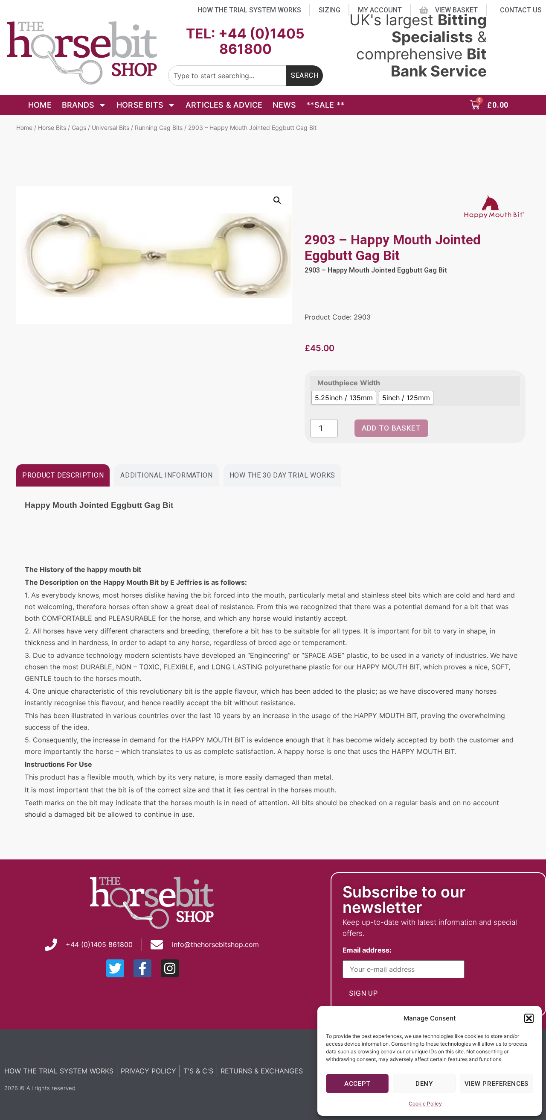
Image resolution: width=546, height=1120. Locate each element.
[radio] (344, 397)
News (284, 104)
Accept (357, 1084)
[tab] (63, 475)
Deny (424, 1084)
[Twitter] (115, 968)
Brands (78, 104)
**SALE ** (325, 104)
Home (40, 104)
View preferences (497, 1084)
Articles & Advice (224, 104)
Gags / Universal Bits (100, 127)
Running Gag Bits (159, 127)
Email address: (369, 950)
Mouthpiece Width (348, 382)
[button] (529, 1018)
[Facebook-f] (142, 968)
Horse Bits (139, 104)
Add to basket (391, 428)
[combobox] (227, 75)
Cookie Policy (425, 1103)
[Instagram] (170, 968)
